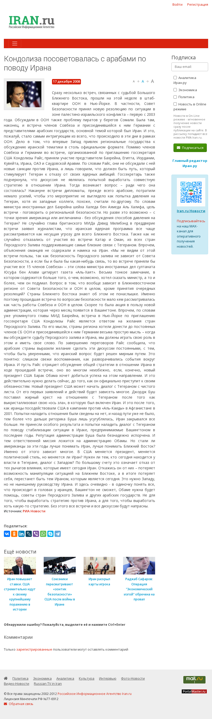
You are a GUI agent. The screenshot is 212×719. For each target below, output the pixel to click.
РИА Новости (34, 511)
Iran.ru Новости (191, 210)
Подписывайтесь (191, 221)
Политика (186, 97)
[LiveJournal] (29, 534)
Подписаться (192, 147)
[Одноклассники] (14, 534)
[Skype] (50, 534)
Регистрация (197, 4)
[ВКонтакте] (7, 534)
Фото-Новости (133, 678)
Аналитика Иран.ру (184, 80)
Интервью (107, 678)
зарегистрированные (34, 649)
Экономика (187, 90)
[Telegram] (58, 534)
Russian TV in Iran (48, 683)
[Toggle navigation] (14, 43)
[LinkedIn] (21, 534)
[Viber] (36, 534)
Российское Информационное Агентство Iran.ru (95, 694)
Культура (86, 678)
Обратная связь (20, 704)
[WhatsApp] (43, 534)
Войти (177, 4)
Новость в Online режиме (189, 107)
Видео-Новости (16, 683)
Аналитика (65, 678)
